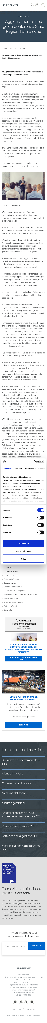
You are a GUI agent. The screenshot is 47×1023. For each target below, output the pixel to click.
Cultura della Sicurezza (12, 579)
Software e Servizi (10, 606)
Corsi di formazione (11, 575)
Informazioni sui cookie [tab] (35, 468)
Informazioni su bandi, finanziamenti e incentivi (20, 595)
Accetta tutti (23, 543)
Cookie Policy (16, 1009)
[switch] (40, 517)
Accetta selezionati (23, 551)
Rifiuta (23, 559)
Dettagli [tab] (18, 468)
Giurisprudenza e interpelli (13, 587)
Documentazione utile (11, 583)
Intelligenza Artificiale (11, 598)
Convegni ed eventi (10, 571)
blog (27, 17)
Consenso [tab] (7, 468)
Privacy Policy (30, 1009)
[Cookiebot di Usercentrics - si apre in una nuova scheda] (33, 461)
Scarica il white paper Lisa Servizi (23, 658)
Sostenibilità (8, 610)
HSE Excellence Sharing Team (14, 591)
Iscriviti (23, 725)
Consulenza (8, 568)
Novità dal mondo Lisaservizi (14, 602)
